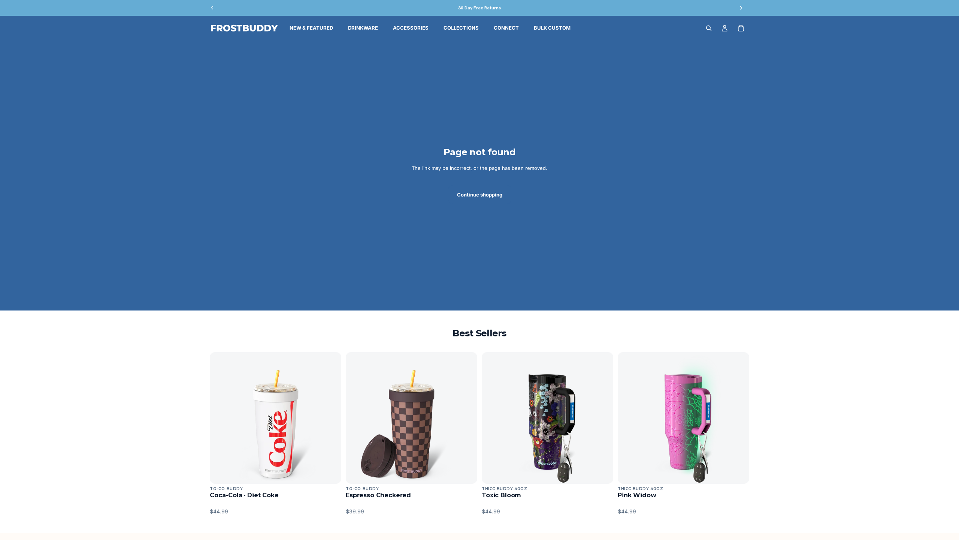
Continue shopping (479, 195)
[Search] (709, 28)
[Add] (329, 472)
